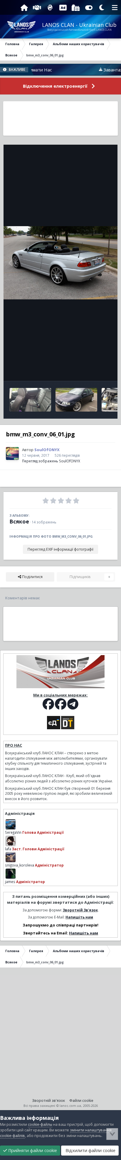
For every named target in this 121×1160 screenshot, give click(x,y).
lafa (8, 848)
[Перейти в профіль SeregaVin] (11, 824)
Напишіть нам (79, 917)
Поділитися (32, 576)
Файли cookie (81, 1100)
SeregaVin (13, 832)
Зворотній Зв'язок (80, 910)
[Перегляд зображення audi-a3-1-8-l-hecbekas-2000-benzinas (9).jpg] (76, 400)
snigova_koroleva (19, 865)
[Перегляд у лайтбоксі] (60, 262)
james (10, 881)
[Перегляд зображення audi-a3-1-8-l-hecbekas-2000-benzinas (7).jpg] (30, 400)
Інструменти (93, 370)
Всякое (19, 521)
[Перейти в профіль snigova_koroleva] (11, 857)
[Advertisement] (61, 118)
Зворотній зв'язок (48, 1100)
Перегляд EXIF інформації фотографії (60, 549)
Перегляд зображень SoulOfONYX (51, 461)
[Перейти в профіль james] (11, 874)
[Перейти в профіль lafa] (11, 841)
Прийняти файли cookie (32, 1150)
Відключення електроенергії (55, 86)
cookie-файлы (40, 1124)
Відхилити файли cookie (89, 1150)
